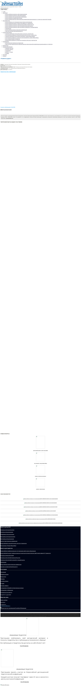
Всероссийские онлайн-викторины (13, 18)
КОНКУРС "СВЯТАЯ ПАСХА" (40, 489)
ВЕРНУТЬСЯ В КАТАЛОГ (6, 109)
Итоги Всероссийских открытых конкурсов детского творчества (21, 35)
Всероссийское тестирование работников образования (18, 22)
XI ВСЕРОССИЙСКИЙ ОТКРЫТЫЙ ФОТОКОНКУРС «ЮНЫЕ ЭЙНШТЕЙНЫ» (20, 36)
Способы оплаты (4, 581)
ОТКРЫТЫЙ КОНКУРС (7, 32)
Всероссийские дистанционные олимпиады (16, 16)
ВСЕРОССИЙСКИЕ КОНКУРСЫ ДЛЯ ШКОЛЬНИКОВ (48, 502)
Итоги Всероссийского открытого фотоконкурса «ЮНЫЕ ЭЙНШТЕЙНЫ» (22, 37)
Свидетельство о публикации (8, 71)
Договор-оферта (9, 49)
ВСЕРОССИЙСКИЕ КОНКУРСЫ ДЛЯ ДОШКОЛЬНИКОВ (49, 498)
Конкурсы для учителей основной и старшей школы (12, 560)
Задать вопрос (3, 600)
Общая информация (7, 46)
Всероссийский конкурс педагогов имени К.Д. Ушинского (19, 23)
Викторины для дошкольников (7, 536)
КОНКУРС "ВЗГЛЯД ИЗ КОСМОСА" (40, 476)
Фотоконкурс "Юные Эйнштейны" (8, 545)
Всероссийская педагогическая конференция (16, 29)
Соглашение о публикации (6, 590)
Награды (5, 54)
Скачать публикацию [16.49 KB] (7, 107)
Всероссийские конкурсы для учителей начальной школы (19, 26)
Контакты (2, 602)
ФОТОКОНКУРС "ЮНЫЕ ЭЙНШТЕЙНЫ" (40, 463)
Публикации (8, 28)
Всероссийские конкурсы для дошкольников (16, 14)
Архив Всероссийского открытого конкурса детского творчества (21, 40)
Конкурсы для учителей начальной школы (10, 557)
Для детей (5, 13)
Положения (7, 50)
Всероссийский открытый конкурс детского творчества (13, 543)
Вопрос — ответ (9, 52)
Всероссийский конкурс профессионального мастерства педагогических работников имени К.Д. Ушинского (25, 553)
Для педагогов (6, 20)
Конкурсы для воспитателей (7, 555)
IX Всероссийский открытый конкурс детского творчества (19, 33)
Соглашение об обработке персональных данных (12, 588)
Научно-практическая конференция (8, 541)
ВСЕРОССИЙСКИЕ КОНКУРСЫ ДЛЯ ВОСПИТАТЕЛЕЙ (48, 506)
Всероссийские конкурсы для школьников (15, 15)
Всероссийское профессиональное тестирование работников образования (18, 551)
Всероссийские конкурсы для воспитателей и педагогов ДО (19, 24)
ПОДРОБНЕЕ (24, 646)
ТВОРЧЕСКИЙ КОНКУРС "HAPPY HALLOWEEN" (40, 450)
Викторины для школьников (7, 539)
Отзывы (7, 53)
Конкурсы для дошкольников (7, 530)
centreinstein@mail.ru (4, 8)
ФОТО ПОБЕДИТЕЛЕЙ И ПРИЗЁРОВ (12, 39)
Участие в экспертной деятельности (14, 31)
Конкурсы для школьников (6, 532)
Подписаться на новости (6, 592)
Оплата (4, 56)
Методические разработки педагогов (14, 43)
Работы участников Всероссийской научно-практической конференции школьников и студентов (28, 44)
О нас (4, 11)
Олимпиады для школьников (7, 534)
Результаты (5, 45)
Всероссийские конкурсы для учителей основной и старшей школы (21, 27)
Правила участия (9, 48)
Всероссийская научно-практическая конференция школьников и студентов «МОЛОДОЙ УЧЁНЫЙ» (28, 19)
